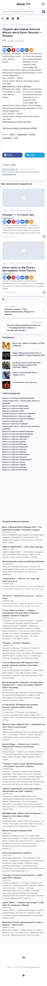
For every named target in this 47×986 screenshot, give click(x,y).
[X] (9, 50)
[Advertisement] (23, 494)
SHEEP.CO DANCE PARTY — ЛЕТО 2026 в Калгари (22, 547)
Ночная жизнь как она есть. (25, 382)
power (11, 41)
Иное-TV (23, 4)
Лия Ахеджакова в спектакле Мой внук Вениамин (23, 561)
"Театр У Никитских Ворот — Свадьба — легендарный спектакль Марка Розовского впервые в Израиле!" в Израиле (20, 612)
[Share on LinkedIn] (17, 18)
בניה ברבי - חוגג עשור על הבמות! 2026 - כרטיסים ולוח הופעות (22, 597)
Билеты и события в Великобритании (18, 398)
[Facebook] (5, 50)
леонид (32, 134)
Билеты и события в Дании (13, 442)
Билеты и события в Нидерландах (16, 459)
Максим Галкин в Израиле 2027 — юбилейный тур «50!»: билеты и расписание (23, 725)
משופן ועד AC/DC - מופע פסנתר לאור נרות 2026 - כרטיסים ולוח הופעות (20, 580)
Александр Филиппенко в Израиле (16, 853)
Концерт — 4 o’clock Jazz (18, 214)
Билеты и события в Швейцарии (16, 436)
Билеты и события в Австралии (15, 408)
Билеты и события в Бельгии (14, 457)
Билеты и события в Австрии (14, 439)
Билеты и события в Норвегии (15, 447)
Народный (7, 138)
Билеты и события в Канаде (14, 467)
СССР (15, 138)
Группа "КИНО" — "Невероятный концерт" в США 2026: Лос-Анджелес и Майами (23, 904)
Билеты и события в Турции (14, 465)
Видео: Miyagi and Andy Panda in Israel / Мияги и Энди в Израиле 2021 (29, 354)
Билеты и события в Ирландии (15, 406)
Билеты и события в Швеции (14, 452)
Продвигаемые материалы (15, 521)
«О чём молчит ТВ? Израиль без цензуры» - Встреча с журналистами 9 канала (20, 706)
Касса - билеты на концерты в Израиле (18, 24)
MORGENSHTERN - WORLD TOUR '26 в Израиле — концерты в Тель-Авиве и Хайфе (22, 814)
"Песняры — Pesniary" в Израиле (16, 643)
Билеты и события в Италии (14, 444)
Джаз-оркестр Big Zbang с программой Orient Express (19, 269)
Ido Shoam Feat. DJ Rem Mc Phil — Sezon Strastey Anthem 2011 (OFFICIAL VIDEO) (27, 365)
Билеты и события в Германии (15, 424)
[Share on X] (3, 18)
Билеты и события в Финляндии (16, 454)
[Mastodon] (18, 50)
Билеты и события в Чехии (13, 462)
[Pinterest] (13, 50)
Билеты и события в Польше (14, 449)
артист (12, 134)
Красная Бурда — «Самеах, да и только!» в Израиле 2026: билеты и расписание (20, 745)
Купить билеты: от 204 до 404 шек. (16, 86)
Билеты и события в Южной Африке (17, 434)
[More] (31, 50)
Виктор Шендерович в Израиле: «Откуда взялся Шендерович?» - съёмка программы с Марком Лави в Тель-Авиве (22, 684)
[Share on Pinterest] (12, 18)
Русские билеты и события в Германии (18, 413)
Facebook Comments (26, 169)
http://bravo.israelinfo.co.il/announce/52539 (20, 128)
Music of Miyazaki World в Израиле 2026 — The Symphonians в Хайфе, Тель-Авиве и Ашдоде (22, 528)
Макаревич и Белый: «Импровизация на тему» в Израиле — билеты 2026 (22, 923)
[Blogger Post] (27, 50)
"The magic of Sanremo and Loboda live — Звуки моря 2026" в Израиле (22, 876)
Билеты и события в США (13, 411)
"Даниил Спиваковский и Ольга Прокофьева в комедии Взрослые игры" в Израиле (21, 790)
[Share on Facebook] (7, 18)
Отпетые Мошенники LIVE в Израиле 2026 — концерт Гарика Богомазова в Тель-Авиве (21, 664)
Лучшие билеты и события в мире (16, 416)
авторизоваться (9, 174)
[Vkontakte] (22, 50)
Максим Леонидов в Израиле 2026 (17, 831)
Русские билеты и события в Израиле (18, 419)
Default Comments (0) (9, 169)
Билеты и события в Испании (14, 470)
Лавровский (22, 134)
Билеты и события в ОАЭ (12, 421)
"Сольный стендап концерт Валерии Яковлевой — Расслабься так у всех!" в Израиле (22, 765)
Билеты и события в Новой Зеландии (18, 431)
